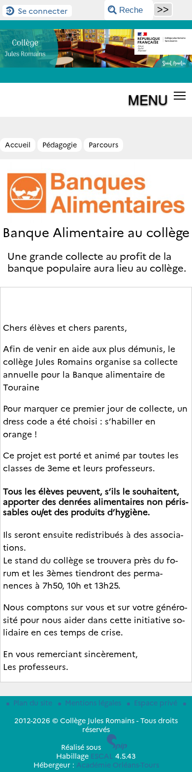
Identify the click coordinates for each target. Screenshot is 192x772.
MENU (148, 99)
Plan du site (33, 703)
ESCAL (102, 756)
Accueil (18, 144)
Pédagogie (59, 144)
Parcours (103, 144)
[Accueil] (96, 65)
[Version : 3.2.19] (117, 747)
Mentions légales (94, 703)
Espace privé (156, 703)
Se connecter (42, 11)
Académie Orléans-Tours (117, 765)
